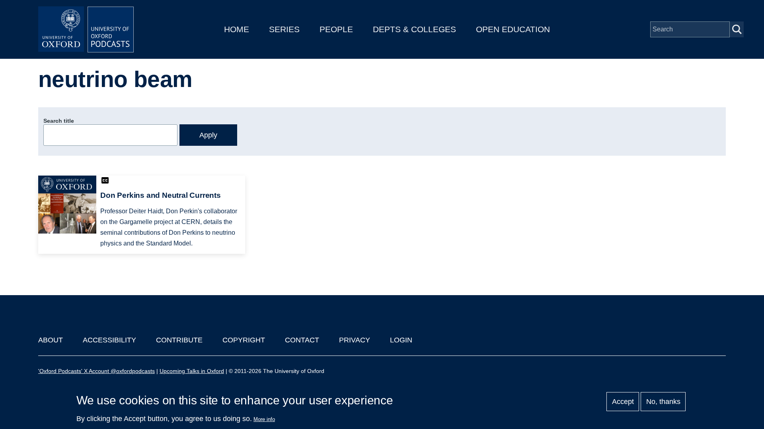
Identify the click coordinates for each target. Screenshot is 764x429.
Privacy (354, 340)
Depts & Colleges (414, 29)
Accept (623, 402)
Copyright (243, 340)
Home (236, 29)
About (50, 340)
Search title (58, 121)
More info (264, 419)
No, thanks (663, 402)
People (336, 29)
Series (284, 29)
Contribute (179, 340)
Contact (302, 340)
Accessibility (109, 340)
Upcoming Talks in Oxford (192, 371)
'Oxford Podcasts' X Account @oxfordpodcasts (96, 371)
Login (401, 340)
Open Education (513, 29)
